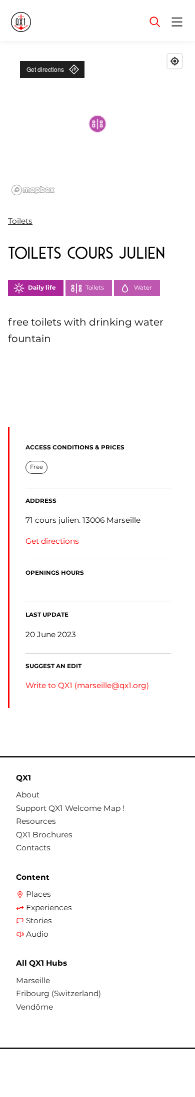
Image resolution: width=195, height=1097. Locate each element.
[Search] (155, 22)
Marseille (33, 980)
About (28, 794)
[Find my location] (175, 61)
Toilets (20, 221)
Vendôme (34, 1007)
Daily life (42, 287)
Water (143, 287)
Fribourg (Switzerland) (58, 993)
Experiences (49, 907)
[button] (97, 124)
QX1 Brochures (44, 834)
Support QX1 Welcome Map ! (70, 808)
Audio (37, 934)
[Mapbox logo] (33, 190)
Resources (36, 821)
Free (36, 466)
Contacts (33, 847)
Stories (39, 920)
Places (38, 894)
